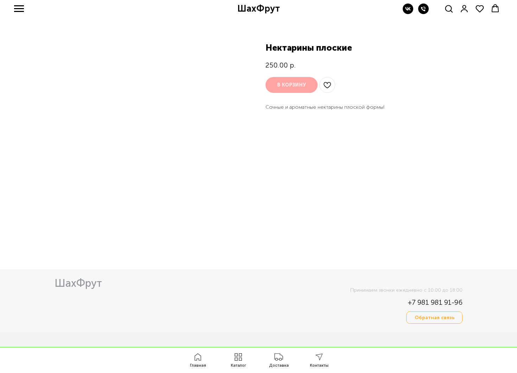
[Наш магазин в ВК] (408, 12)
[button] (449, 8)
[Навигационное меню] (19, 8)
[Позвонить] (423, 12)
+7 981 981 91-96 (435, 302)
